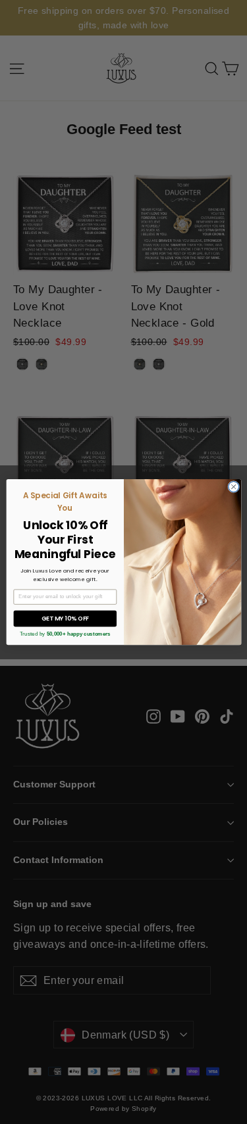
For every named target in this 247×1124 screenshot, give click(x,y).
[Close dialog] (233, 486)
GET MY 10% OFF (64, 618)
